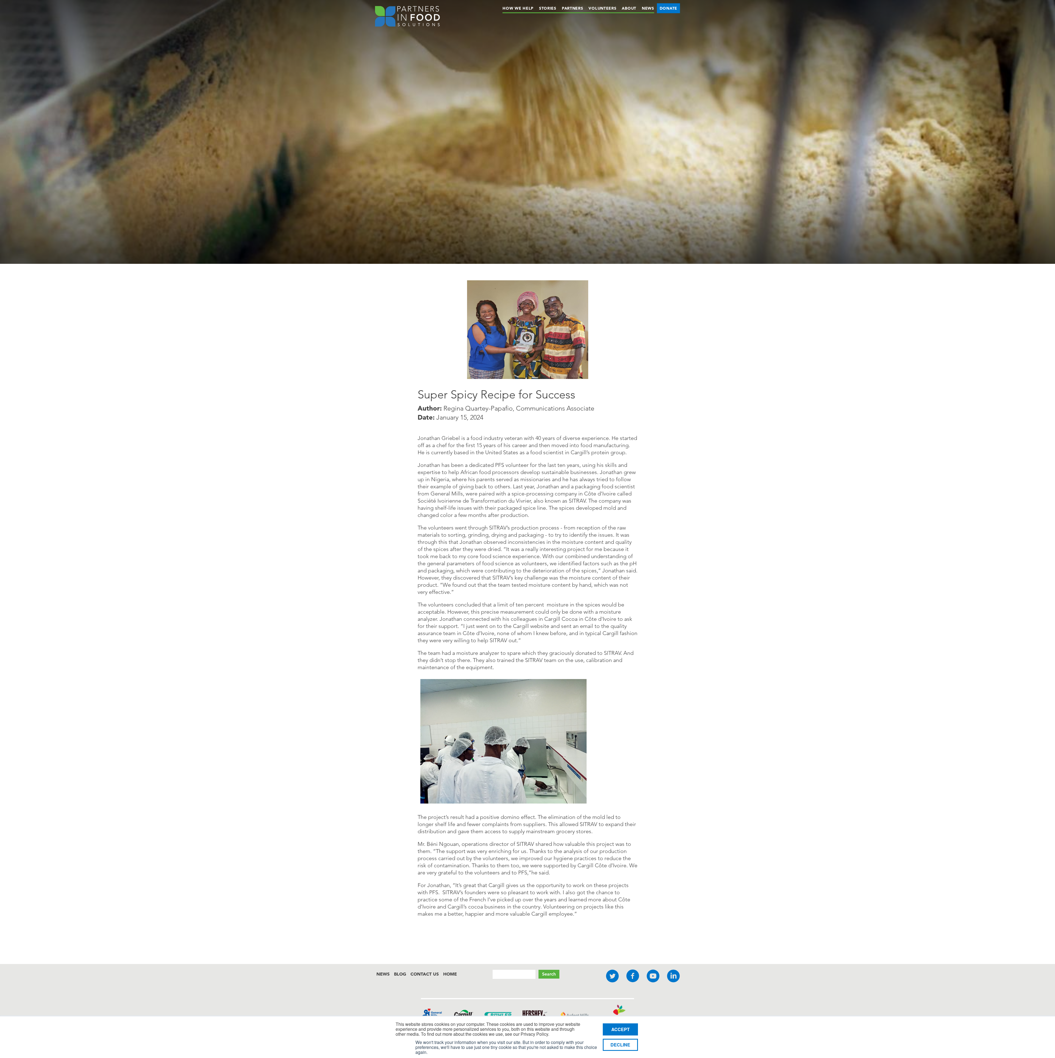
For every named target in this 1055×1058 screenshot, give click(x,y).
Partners (572, 8)
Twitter (612, 976)
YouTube (653, 976)
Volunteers (602, 8)
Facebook (632, 976)
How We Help (518, 8)
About (629, 8)
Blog (400, 974)
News (648, 8)
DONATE (668, 8)
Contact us (424, 974)
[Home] (407, 17)
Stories (547, 8)
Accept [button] (620, 1029)
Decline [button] (620, 1045)
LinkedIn (673, 976)
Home (450, 974)
